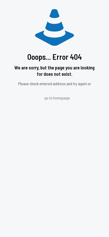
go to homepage (57, 97)
